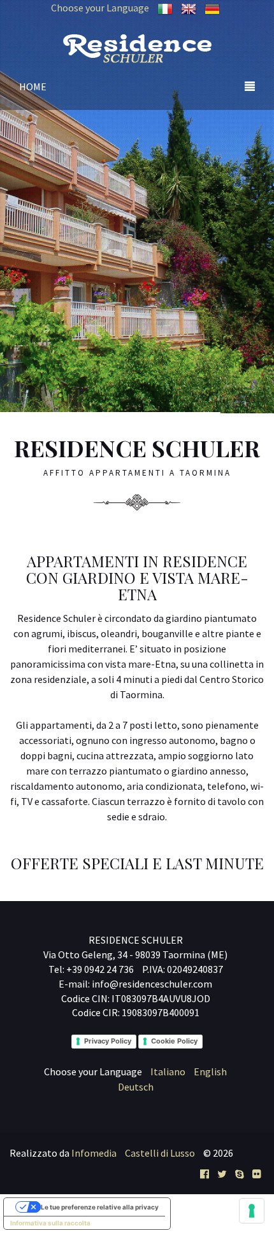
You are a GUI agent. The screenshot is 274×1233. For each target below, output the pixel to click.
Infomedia (94, 1153)
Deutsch (136, 1086)
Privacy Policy (107, 1041)
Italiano (167, 1071)
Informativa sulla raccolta (50, 1223)
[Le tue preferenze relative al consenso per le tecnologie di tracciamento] (252, 1211)
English (210, 1071)
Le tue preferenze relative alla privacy (100, 1207)
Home (33, 86)
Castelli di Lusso (160, 1153)
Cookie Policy (174, 1041)
